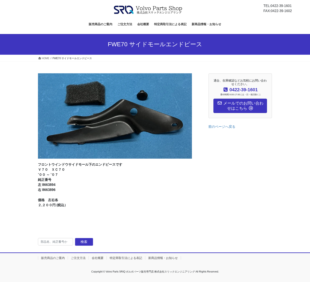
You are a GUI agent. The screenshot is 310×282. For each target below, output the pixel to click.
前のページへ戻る (221, 126)
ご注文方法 (78, 258)
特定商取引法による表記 (126, 258)
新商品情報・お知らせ (163, 258)
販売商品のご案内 (53, 258)
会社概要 (98, 258)
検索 (84, 242)
